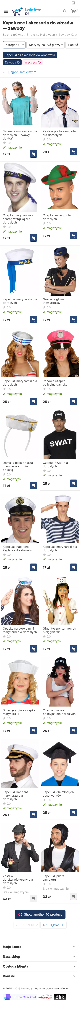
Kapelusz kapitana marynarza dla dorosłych (15, 795)
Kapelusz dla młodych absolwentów (58, 793)
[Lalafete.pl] (26, 11)
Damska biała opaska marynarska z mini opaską (18, 466)
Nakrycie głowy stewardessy (54, 301)
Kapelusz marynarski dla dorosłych (20, 301)
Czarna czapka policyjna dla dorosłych (59, 712)
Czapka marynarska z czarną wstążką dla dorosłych (18, 218)
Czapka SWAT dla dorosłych (55, 464)
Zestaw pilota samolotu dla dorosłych (59, 133)
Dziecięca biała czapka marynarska (19, 712)
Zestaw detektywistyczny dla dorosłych (18, 879)
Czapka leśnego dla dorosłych (57, 217)
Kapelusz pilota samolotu (53, 877)
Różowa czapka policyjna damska (55, 382)
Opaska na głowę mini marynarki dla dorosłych (20, 630)
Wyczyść (31, 62)
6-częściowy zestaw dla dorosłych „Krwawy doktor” (20, 135)
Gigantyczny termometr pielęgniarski (59, 630)
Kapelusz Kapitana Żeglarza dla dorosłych (19, 548)
